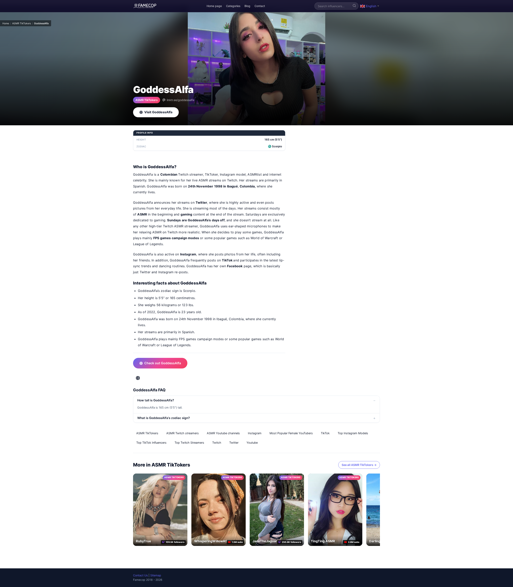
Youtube (252, 442)
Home (5, 23)
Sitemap (155, 575)
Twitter (233, 442)
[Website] (138, 378)
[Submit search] (354, 6)
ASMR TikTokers (21, 23)
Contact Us (140, 575)
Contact (259, 6)
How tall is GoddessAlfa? (155, 400)
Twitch (216, 442)
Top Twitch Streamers (189, 442)
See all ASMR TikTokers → (359, 465)
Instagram (255, 433)
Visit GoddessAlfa (158, 112)
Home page (214, 6)
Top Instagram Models (353, 433)
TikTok (325, 433)
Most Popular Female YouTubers (291, 433)
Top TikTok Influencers (151, 442)
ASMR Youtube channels (223, 433)
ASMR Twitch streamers (182, 433)
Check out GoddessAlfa (162, 363)
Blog (247, 6)
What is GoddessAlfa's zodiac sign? (163, 418)
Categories (233, 6)
